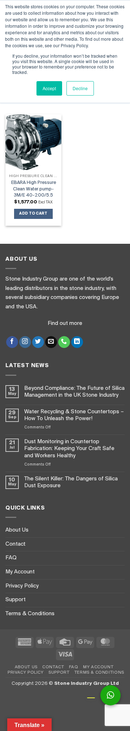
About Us (17, 530)
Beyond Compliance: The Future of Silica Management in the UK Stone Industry (74, 392)
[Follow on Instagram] (25, 342)
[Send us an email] (51, 342)
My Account (20, 572)
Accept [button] (49, 88)
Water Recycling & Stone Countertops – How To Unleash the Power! (74, 415)
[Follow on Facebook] (12, 342)
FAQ (11, 558)
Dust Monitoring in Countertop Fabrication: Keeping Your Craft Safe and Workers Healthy (69, 448)
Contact (15, 544)
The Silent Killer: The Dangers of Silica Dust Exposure (71, 482)
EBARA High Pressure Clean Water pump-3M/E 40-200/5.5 (33, 189)
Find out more (65, 323)
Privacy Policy (22, 586)
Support (15, 600)
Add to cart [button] (33, 214)
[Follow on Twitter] (38, 342)
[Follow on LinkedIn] (77, 342)
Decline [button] (80, 88)
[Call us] (64, 342)
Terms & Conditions (30, 614)
